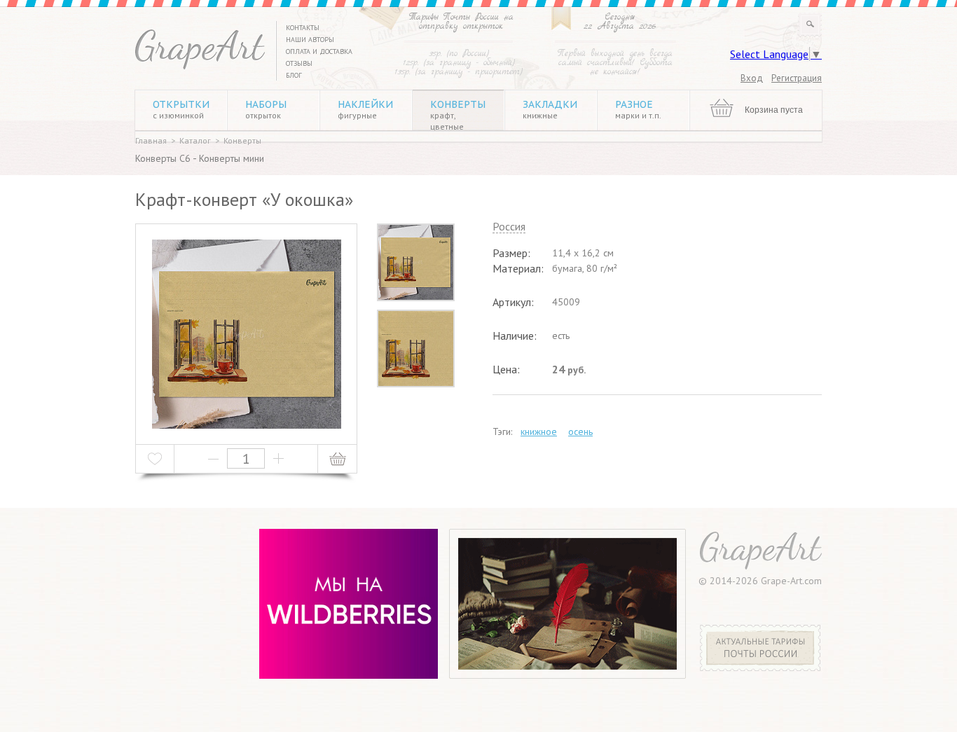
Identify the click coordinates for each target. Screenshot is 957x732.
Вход (752, 78)
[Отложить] (155, 459)
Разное (638, 109)
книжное (539, 431)
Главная (151, 140)
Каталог (195, 140)
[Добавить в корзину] (337, 459)
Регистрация (796, 78)
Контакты (302, 27)
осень (580, 431)
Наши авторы (310, 39)
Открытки (181, 109)
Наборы (266, 109)
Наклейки (365, 109)
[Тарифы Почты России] (760, 667)
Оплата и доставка (319, 51)
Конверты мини (231, 158)
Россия (509, 227)
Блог (294, 75)
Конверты (458, 115)
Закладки (550, 109)
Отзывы (299, 63)
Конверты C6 (163, 158)
